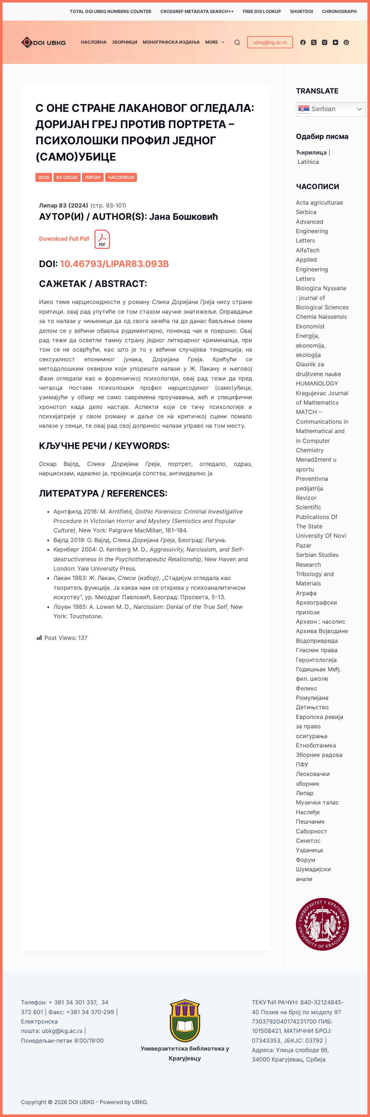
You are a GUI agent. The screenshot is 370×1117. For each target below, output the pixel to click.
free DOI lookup (262, 11)
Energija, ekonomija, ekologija (311, 345)
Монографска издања (171, 42)
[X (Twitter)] (314, 42)
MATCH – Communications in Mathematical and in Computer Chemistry (322, 431)
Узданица (309, 850)
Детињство (312, 707)
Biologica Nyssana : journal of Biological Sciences (322, 297)
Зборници (124, 42)
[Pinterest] (346, 42)
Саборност (311, 831)
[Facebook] (303, 42)
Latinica (308, 161)
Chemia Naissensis (321, 316)
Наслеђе (308, 812)
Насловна (94, 42)
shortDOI (301, 11)
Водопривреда (317, 640)
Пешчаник (310, 821)
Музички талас (317, 802)
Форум (305, 859)
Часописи (121, 177)
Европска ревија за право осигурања (319, 726)
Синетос (308, 840)
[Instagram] (324, 42)
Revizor (306, 497)
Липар (93, 177)
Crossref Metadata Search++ (197, 11)
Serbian (323, 109)
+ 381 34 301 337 (72, 1002)
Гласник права (316, 650)
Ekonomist (310, 326)
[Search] (237, 42)
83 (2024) (67, 177)
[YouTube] (335, 42)
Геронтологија (316, 659)
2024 (43, 177)
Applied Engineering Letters (312, 269)
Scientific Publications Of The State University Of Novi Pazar (321, 526)
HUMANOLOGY (317, 383)
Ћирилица (311, 152)
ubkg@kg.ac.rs (270, 42)
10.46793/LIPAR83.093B (114, 263)
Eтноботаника (316, 745)
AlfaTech (307, 250)
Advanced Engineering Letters (312, 231)
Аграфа (306, 593)
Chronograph (339, 11)
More (211, 42)
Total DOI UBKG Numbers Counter (110, 11)
